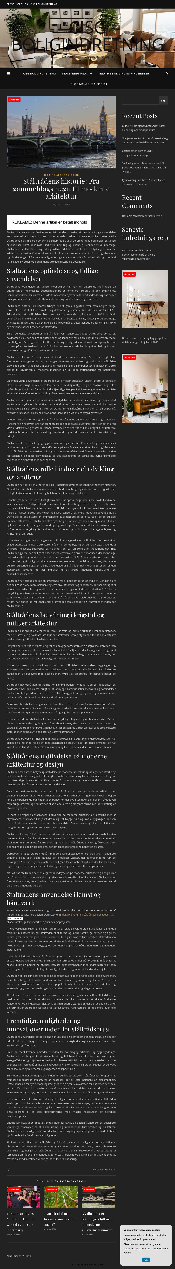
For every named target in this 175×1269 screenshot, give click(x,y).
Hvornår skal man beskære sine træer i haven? (59, 1219)
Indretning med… (75, 73)
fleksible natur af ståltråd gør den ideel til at (88, 914)
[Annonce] (23, 1207)
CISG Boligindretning (43, 4)
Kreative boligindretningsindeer (123, 73)
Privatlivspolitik (17, 4)
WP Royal (26, 1255)
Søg (163, 100)
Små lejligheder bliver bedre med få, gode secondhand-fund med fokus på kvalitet (144, 167)
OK (146, 1260)
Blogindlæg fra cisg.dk (89, 84)
